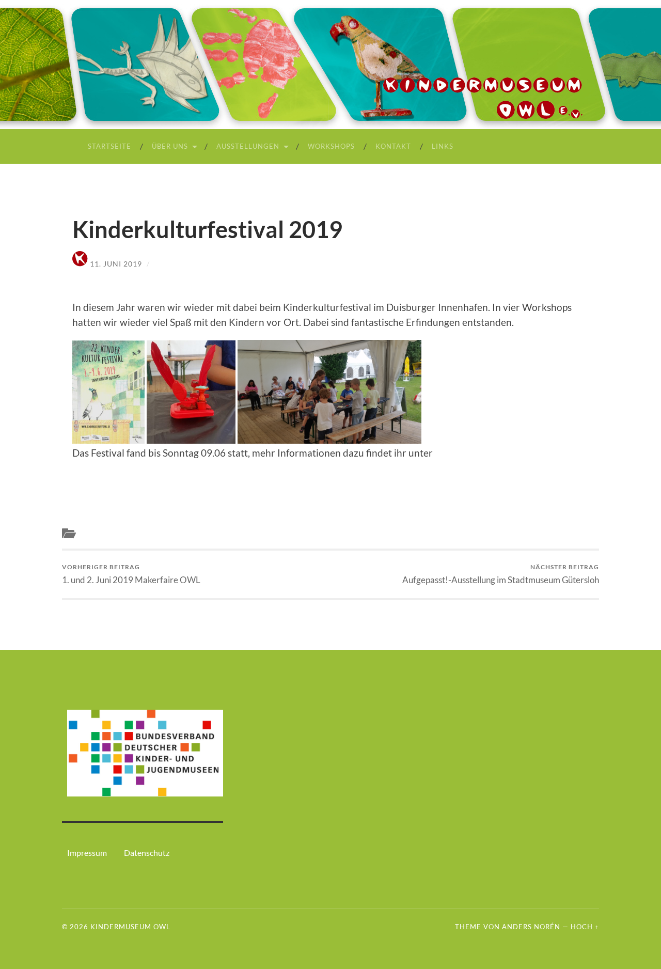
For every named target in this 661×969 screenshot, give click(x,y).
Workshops (331, 146)
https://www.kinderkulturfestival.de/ (152, 467)
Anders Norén (531, 927)
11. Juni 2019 (116, 263)
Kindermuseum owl (130, 927)
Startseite (109, 146)
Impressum (87, 852)
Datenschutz (146, 852)
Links (442, 146)
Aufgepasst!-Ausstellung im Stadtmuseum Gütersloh (500, 574)
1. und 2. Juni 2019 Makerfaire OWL (131, 574)
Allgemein (98, 533)
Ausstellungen (247, 146)
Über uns (170, 146)
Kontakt (393, 146)
